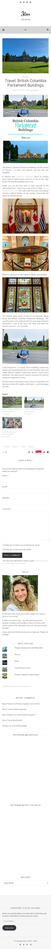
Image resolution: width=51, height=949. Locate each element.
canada (6, 447)
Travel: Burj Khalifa (14, 720)
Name (5, 475)
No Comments (32, 90)
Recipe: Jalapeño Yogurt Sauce (27, 674)
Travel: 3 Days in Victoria (11, 409)
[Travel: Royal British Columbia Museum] (12, 422)
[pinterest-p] (27, 2)
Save (39, 452)
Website (5, 498)
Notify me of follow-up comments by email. (22, 545)
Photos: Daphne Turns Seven (28, 704)
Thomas (5, 726)
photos (15, 447)
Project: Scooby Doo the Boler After (29, 648)
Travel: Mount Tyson (23, 668)
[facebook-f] (24, 2)
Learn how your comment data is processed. (25, 561)
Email (5, 486)
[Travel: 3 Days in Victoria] (12, 402)
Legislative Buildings (24, 176)
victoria (31, 447)
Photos (17, 654)
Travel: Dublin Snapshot (16, 709)
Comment (6, 509)
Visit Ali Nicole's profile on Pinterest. (17, 686)
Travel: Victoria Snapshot (33, 409)
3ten (25, 14)
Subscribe (9, 928)
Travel (25, 77)
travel (23, 447)
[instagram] (21, 2)
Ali (6, 452)
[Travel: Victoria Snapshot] (34, 402)
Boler (17, 661)
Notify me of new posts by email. (17, 549)
